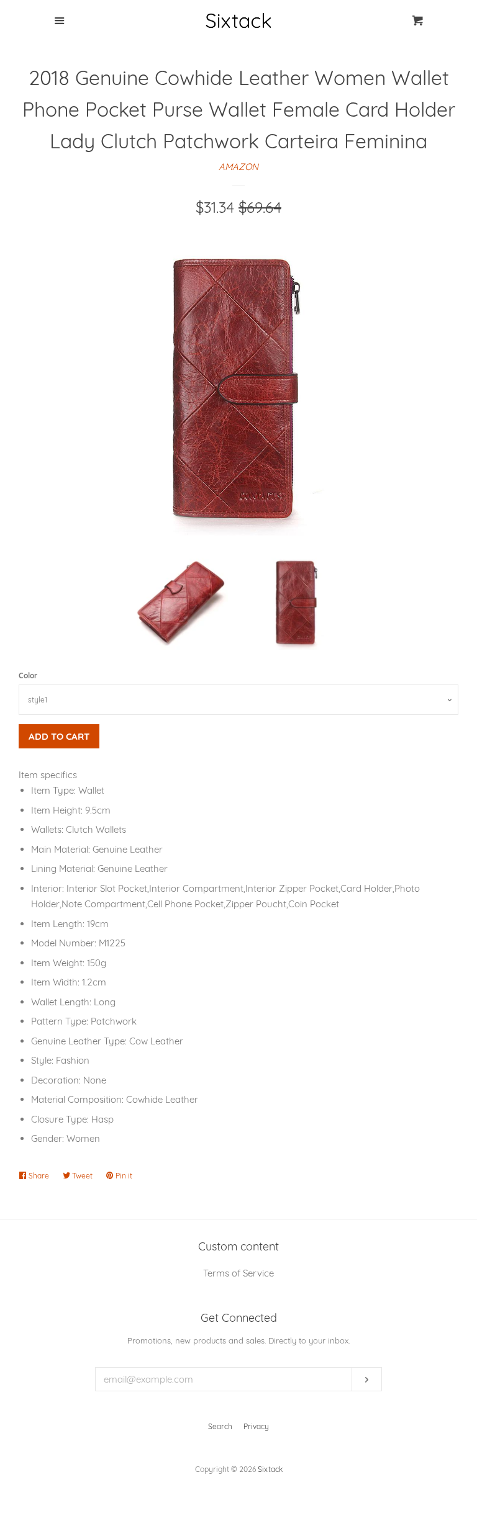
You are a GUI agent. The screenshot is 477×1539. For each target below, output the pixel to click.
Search (220, 1426)
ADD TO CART (59, 736)
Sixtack (270, 1469)
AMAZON (238, 167)
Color (28, 675)
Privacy (256, 1426)
